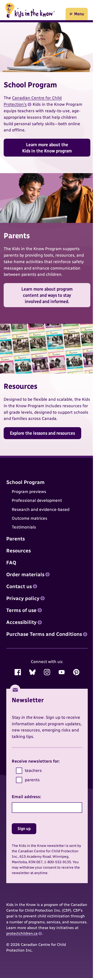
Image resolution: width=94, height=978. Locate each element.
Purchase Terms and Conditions (44, 634)
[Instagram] (47, 672)
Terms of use (21, 610)
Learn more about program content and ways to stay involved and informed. (47, 295)
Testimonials (24, 527)
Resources (18, 551)
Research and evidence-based (40, 509)
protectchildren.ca (22, 933)
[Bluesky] (32, 672)
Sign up (24, 828)
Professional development (37, 500)
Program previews (29, 491)
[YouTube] (61, 672)
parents (32, 779)
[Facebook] (18, 672)
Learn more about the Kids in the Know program (47, 147)
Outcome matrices (29, 518)
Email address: (26, 796)
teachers (33, 770)
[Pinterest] (76, 672)
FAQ (11, 563)
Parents (15, 539)
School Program (25, 482)
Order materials (25, 575)
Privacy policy (22, 598)
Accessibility (21, 622)
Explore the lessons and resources (42, 433)
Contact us (19, 586)
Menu (76, 15)
